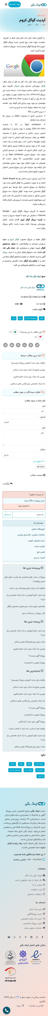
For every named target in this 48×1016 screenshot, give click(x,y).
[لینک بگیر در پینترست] (26, 937)
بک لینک (40, 776)
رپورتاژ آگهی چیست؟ (37, 655)
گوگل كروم (14, 239)
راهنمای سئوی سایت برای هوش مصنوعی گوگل (26, 606)
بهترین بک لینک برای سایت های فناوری (29, 376)
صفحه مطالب (36, 475)
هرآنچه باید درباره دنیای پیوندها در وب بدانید (27, 588)
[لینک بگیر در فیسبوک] (42, 937)
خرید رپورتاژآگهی (35, 914)
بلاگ (36, 24)
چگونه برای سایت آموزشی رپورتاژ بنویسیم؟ (28, 363)
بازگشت (6, 484)
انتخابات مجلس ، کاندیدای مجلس (31, 534)
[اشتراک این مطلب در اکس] (24, 345)
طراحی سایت (39, 546)
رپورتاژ (5, 252)
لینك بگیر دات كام (33, 276)
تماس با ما (37, 885)
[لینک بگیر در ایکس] (20, 937)
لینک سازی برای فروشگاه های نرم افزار (29, 641)
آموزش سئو (28, 770)
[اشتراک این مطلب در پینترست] (18, 345)
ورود (19, 1006)
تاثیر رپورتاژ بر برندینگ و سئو (33, 613)
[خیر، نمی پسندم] (40, 337)
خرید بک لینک (36, 909)
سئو (20, 318)
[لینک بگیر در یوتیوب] (9, 937)
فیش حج (41, 552)
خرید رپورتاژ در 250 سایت (34, 500)
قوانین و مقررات (35, 1006)
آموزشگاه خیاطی (38, 529)
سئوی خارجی (39, 764)
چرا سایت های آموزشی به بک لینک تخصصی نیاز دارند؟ (26, 597)
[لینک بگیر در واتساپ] (14, 937)
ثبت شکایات (37, 889)
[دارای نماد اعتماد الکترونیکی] (36, 957)
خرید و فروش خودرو (36, 540)
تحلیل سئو (40, 770)
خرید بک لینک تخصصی (32, 919)
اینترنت (12, 764)
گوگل (43, 86)
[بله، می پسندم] (15, 332)
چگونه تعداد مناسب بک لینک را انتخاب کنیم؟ (27, 728)
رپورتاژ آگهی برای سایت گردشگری (32, 721)
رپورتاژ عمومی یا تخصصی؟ (34, 662)
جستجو (7, 514)
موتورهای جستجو (30, 318)
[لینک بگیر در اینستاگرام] (37, 937)
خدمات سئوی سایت (33, 928)
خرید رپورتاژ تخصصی (33, 923)
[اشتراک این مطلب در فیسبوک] (31, 345)
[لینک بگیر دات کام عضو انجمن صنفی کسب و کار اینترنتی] (23, 957)
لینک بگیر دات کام (34, 875)
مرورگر (16, 86)
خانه (43, 24)
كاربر (24, 141)
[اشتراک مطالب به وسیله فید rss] (5, 345)
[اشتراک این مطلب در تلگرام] (37, 345)
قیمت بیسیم (39, 557)
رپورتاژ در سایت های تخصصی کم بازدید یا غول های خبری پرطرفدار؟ (24, 579)
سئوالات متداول (35, 894)
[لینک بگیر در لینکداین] (31, 937)
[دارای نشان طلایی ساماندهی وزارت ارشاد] (10, 957)
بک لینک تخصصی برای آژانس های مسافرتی (27, 383)
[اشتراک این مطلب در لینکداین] (12, 345)
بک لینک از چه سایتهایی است (29, 880)
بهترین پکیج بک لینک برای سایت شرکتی (29, 369)
